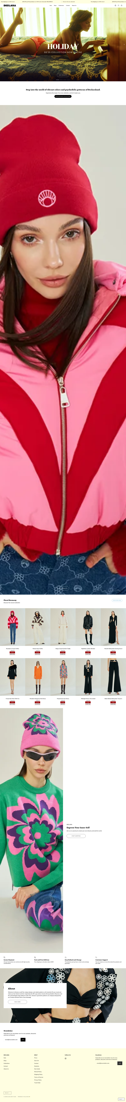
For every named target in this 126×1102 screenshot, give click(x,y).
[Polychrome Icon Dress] (63, 677)
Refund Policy (38, 1072)
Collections (7, 1063)
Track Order (37, 1083)
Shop (5, 1060)
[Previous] (2, 44)
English (7, 1092)
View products (63, 75)
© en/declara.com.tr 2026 (10, 1096)
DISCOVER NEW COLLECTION (63, 96)
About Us (6, 1069)
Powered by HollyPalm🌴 (24, 1096)
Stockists (36, 1066)
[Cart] (121, 5)
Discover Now (117, 600)
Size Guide (37, 1069)
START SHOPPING (76, 836)
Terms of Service (38, 1077)
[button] (121, 1099)
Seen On (36, 1060)
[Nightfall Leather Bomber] (88, 627)
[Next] (124, 44)
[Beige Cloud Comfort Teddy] (63, 627)
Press (35, 1058)
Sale (5, 1058)
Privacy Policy (37, 1080)
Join (23, 1039)
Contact (6, 1066)
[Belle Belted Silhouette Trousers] (113, 677)
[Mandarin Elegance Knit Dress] (37, 677)
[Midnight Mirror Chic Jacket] (88, 677)
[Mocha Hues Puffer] (37, 627)
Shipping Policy (38, 1074)
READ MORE (18, 1001)
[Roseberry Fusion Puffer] (12, 627)
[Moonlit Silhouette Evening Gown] (113, 627)
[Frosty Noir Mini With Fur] (12, 677)
